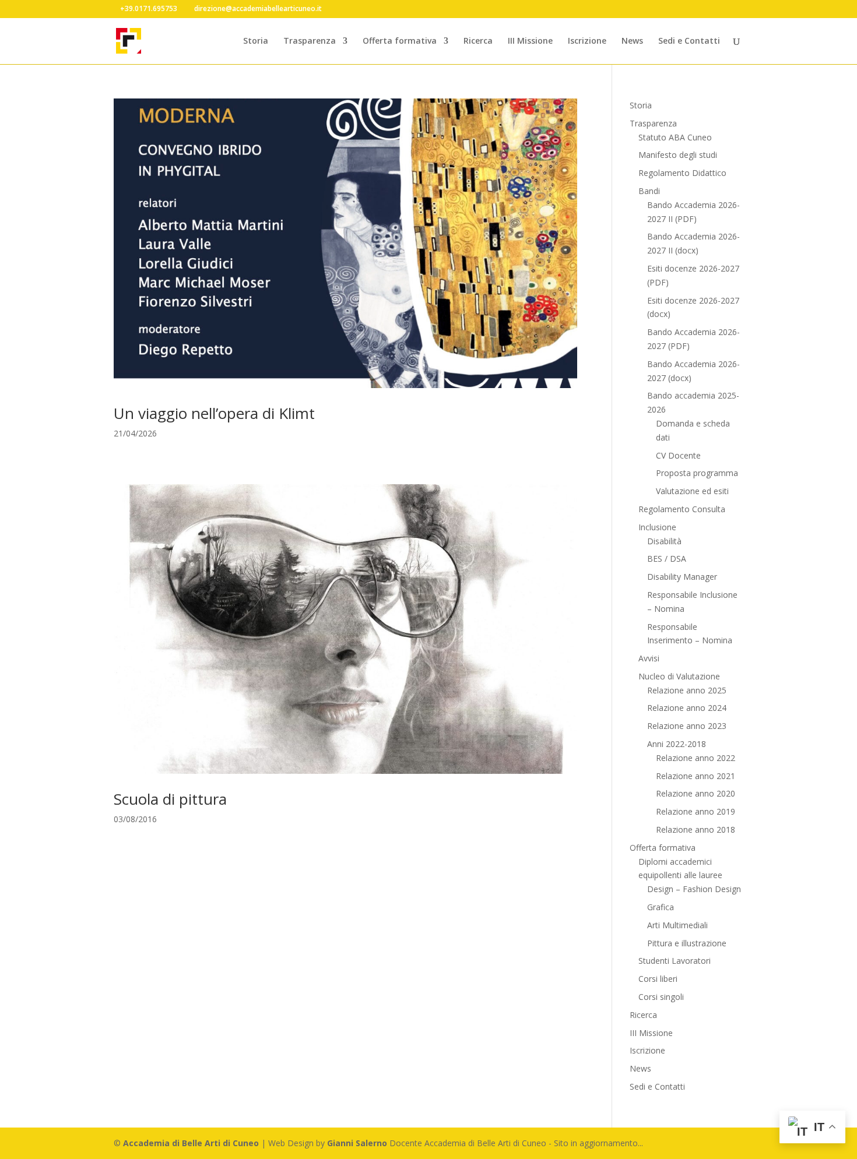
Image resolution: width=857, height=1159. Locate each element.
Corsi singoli (661, 996)
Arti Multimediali (677, 925)
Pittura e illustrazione (686, 943)
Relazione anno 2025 (686, 690)
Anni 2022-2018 (676, 743)
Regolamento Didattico (682, 172)
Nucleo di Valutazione (679, 676)
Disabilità (664, 541)
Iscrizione (587, 41)
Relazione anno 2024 (686, 707)
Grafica (660, 907)
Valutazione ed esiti (692, 490)
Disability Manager (682, 576)
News (632, 41)
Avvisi (648, 658)
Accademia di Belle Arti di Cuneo (191, 1143)
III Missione (530, 41)
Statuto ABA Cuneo (675, 137)
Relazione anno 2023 (686, 725)
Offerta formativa (400, 41)
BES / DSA (666, 558)
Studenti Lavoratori (674, 960)
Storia (255, 41)
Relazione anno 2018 (695, 829)
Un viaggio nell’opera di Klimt (214, 413)
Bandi (649, 190)
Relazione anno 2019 (695, 811)
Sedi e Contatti (689, 41)
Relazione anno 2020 (695, 793)
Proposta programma (697, 472)
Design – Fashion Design (694, 888)
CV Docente (678, 455)
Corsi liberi (657, 978)
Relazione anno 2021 (695, 775)
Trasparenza (309, 41)
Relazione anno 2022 (695, 757)
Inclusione (657, 527)
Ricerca (478, 41)
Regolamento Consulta (681, 509)
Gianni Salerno (357, 1143)
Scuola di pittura (170, 798)
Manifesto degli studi (677, 154)
